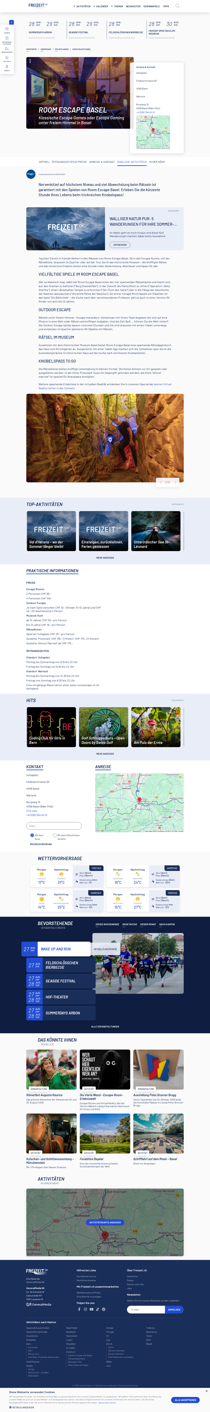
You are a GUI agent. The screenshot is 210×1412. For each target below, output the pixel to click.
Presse (130, 1280)
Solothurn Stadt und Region (80, 1355)
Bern (30, 1350)
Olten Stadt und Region (78, 1365)
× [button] (206, 1391)
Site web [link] (31, 810)
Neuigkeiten (133, 6)
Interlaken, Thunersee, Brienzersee (43, 1357)
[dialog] (105, 1400)
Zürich (111, 1347)
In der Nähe (157, 161)
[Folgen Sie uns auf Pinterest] (104, 1309)
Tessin (149, 1336)
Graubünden (32, 1336)
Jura (108, 1365)
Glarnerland (71, 1336)
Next (175, 482)
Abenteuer (46, 49)
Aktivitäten (83, 6)
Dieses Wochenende (107, 924)
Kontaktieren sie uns (86, 1276)
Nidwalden (31, 1340)
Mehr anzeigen (105, 557)
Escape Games (61, 49)
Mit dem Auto (39, 835)
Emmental (32, 1347)
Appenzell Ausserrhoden (37, 1328)
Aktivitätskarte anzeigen (105, 1222)
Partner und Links (135, 1284)
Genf (148, 1340)
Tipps (166, 6)
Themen (118, 6)
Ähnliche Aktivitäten (132, 161)
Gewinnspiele (151, 6)
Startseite (31, 49)
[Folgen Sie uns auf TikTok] (97, 1309)
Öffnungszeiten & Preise (69, 161)
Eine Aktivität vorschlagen (89, 1296)
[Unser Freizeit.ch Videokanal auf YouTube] (91, 1309)
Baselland (70, 1332)
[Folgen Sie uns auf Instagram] (85, 1309)
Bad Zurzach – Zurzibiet (38, 1372)
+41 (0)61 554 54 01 (145, 112)
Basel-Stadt (71, 1328)
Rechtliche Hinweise (86, 1280)
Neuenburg (151, 1332)
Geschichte (132, 1276)
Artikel (44, 161)
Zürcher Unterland (116, 1350)
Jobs (129, 1288)
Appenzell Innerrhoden (37, 1332)
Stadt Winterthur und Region (120, 1357)
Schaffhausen (32, 1361)
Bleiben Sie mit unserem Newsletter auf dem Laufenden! (153, 1300)
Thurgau (110, 1332)
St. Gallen (70, 1347)
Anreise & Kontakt (102, 161)
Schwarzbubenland (76, 1358)
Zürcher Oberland (115, 1354)
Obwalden (70, 1343)
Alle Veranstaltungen (105, 1026)
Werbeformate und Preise (88, 1292)
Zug (108, 1340)
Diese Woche (129, 924)
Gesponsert (173, 211)
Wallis (109, 1361)
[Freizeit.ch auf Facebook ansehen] (79, 1309)
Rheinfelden (33, 1375)
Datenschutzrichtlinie (107, 1403)
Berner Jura (33, 1354)
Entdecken (120, 244)
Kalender (102, 6)
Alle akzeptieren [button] (185, 1399)
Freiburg (150, 1328)
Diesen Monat (148, 924)
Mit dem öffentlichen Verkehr (68, 835)
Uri (107, 1336)
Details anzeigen (105, 949)
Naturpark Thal (74, 1362)
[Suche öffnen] (177, 6)
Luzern (69, 1340)
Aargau (31, 1369)
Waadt (149, 1343)
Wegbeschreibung (41, 844)
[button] (87, 1407)
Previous (160, 482)
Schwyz (109, 1328)
